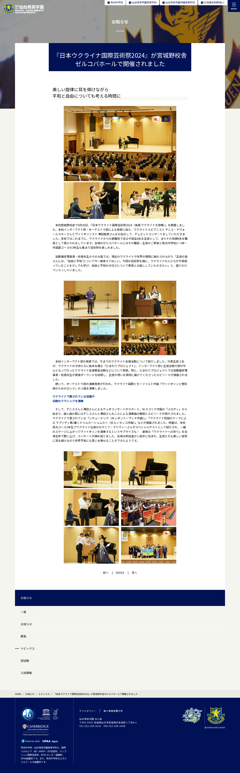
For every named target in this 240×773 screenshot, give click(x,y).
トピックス (28, 648)
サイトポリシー (87, 710)
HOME (18, 693)
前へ (106, 573)
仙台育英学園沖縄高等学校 (180, 2)
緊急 (23, 636)
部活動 (25, 661)
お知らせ (26, 598)
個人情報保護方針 (113, 710)
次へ (134, 573)
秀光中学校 (117, 2)
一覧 (23, 612)
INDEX (120, 573)
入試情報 (26, 673)
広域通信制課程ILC (214, 2)
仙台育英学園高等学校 (144, 2)
